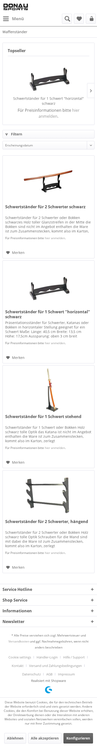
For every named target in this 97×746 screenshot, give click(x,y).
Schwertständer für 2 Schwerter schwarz (45, 207)
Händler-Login (47, 657)
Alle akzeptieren (45, 738)
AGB (49, 674)
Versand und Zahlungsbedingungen (55, 665)
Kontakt (18, 665)
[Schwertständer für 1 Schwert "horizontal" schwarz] (48, 76)
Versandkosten (18, 641)
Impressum (66, 674)
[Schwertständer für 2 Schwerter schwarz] (48, 180)
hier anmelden (55, 238)
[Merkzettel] (79, 19)
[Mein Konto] (91, 19)
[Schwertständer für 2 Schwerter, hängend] (48, 495)
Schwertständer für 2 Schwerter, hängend (46, 521)
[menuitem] (13, 19)
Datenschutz (31, 674)
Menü (18, 18)
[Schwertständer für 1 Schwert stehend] (48, 390)
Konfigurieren (78, 738)
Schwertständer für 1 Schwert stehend (43, 416)
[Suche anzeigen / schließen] (67, 19)
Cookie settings (19, 657)
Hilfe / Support (74, 657)
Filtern (16, 134)
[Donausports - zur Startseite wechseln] (15, 6)
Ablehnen (15, 738)
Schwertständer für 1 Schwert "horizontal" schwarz (48, 101)
